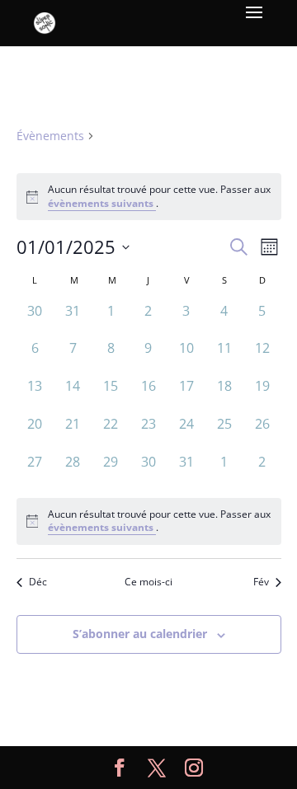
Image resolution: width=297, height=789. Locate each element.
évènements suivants (102, 203)
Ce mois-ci (148, 582)
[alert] (148, 521)
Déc (38, 582)
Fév (261, 582)
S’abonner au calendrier (140, 633)
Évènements (50, 135)
